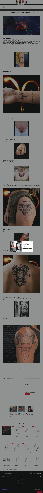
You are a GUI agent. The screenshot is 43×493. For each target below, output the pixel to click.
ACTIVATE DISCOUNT (27, 248)
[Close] (32, 241)
